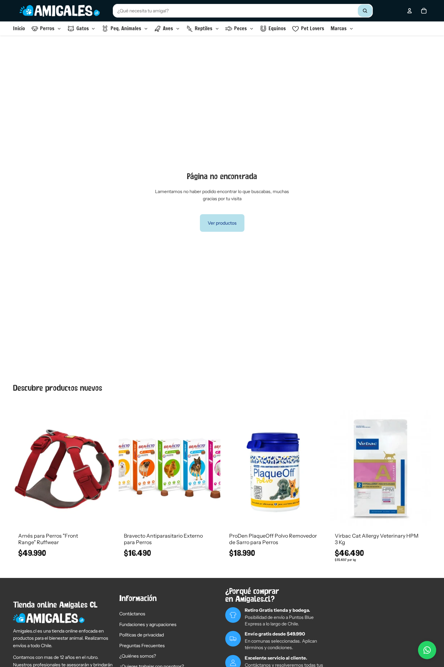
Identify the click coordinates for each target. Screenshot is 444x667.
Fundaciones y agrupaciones (147, 624)
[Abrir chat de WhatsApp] (427, 650)
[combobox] (243, 11)
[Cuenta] (409, 11)
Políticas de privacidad (141, 635)
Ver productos (222, 223)
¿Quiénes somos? (137, 656)
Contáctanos (132, 614)
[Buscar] (365, 11)
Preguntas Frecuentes (142, 645)
